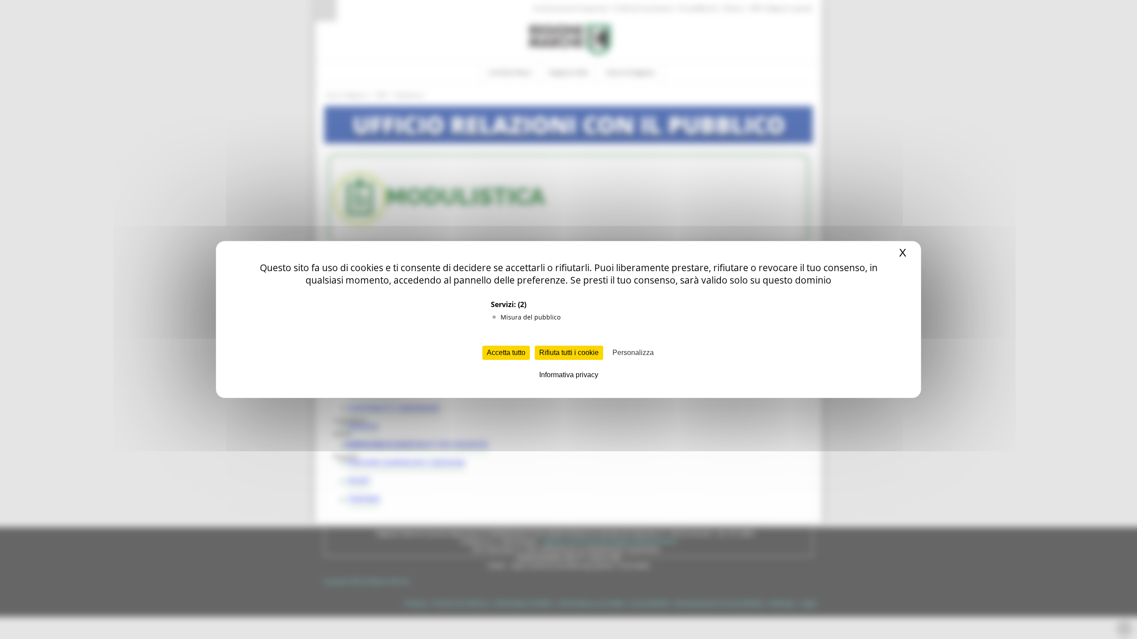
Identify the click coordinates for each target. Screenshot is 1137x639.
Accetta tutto (506, 352)
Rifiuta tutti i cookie (569, 352)
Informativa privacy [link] (568, 375)
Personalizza (633, 352)
